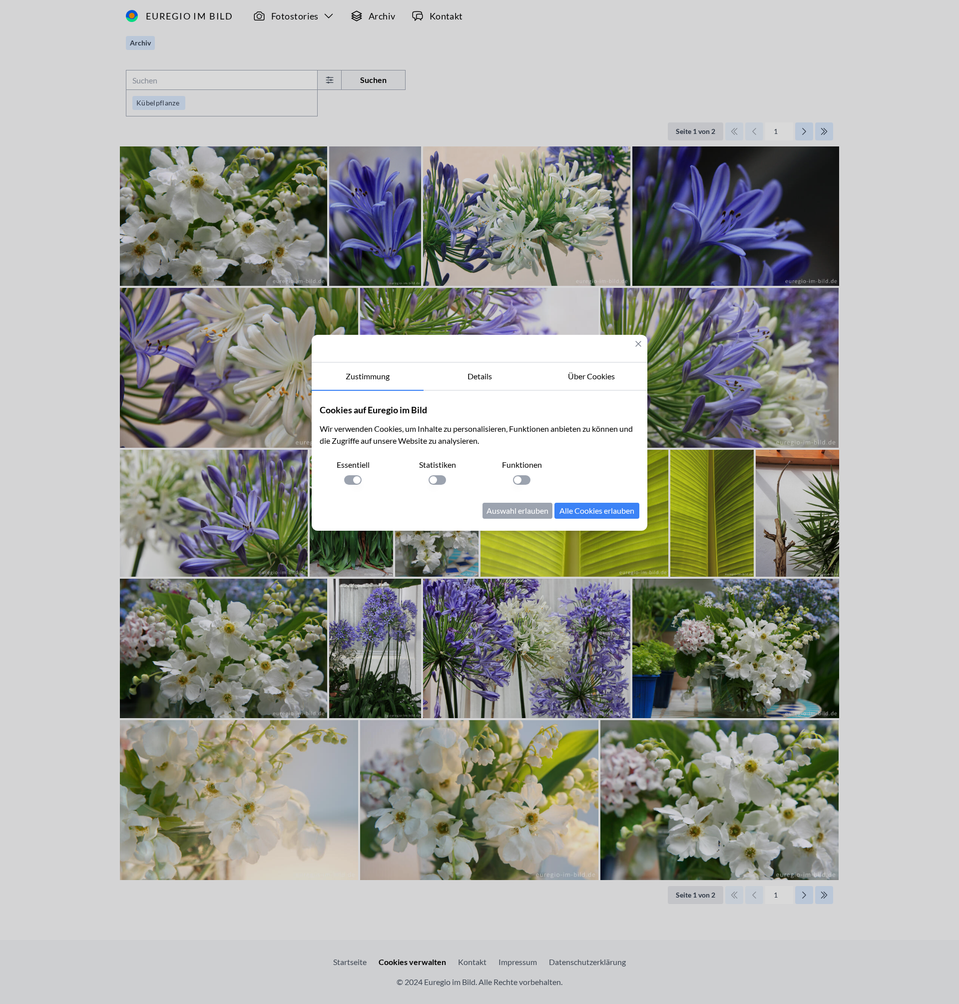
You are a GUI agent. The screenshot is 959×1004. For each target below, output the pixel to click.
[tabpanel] (479, 461)
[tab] (368, 377)
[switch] (353, 480)
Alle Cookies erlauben (596, 510)
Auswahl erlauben (517, 510)
